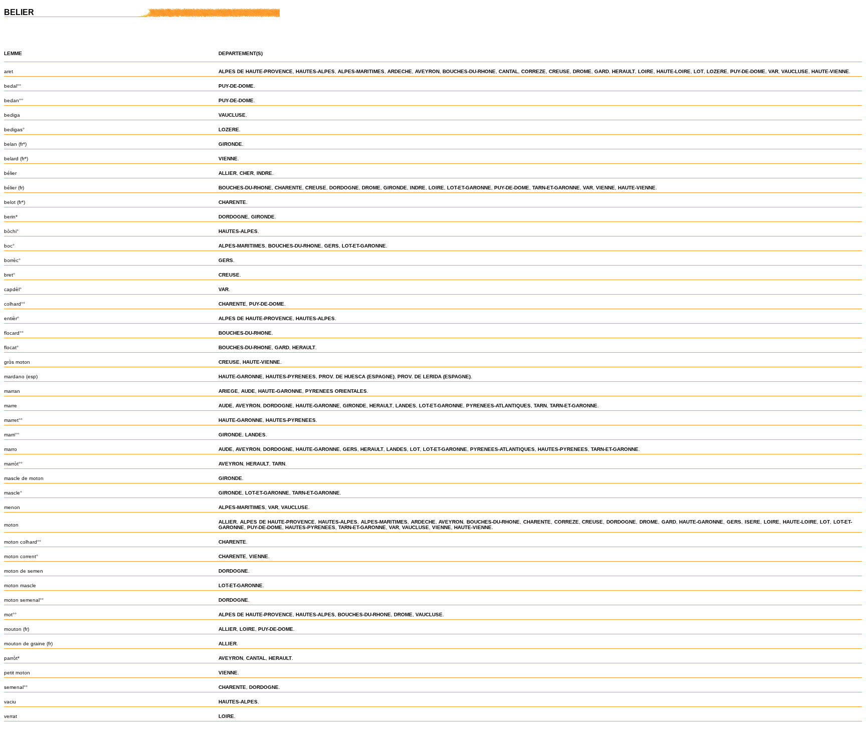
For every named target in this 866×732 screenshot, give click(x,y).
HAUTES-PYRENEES (291, 376)
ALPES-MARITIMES (361, 71)
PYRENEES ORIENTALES (336, 391)
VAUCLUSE (794, 71)
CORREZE (533, 71)
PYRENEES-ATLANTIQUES (498, 405)
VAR (773, 71)
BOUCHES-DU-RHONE (469, 71)
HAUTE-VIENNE (830, 71)
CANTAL (508, 71)
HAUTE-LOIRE (674, 71)
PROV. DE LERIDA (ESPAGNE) (434, 376)
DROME (582, 71)
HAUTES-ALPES (315, 71)
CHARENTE (288, 187)
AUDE (248, 391)
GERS (331, 246)
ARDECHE (399, 71)
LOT (699, 71)
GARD (601, 71)
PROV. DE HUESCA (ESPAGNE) (356, 376)
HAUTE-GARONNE (241, 376)
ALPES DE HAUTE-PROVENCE (256, 71)
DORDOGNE (344, 187)
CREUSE (559, 71)
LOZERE (717, 71)
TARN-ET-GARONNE (556, 187)
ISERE (752, 522)
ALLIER (228, 173)
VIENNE (228, 158)
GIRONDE (230, 144)
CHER (247, 173)
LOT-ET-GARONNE (469, 187)
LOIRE (646, 71)
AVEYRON (427, 71)
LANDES (405, 405)
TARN (540, 405)
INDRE (264, 173)
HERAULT (623, 71)
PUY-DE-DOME (747, 71)
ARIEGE (228, 391)
